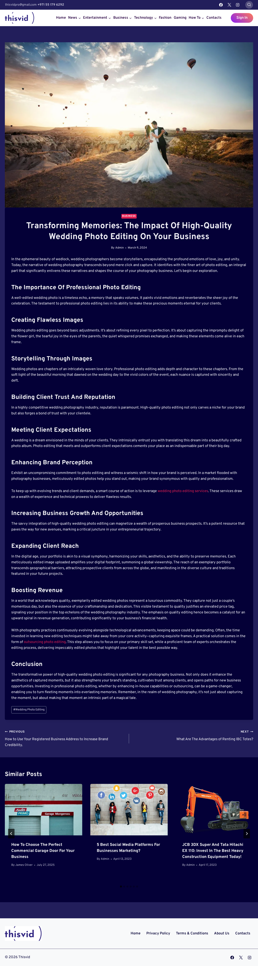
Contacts (214, 17)
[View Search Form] (249, 5)
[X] (229, 4)
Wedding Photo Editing (29, 710)
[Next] (246, 833)
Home (61, 17)
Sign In (242, 17)
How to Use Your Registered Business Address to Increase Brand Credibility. (56, 738)
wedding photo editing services (183, 491)
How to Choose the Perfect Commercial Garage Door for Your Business (43, 851)
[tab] (121, 887)
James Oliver (24, 865)
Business (129, 216)
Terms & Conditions (192, 933)
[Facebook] (221, 4)
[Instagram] (237, 4)
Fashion (165, 17)
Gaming (180, 17)
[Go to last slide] (11, 833)
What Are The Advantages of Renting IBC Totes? (214, 736)
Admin (119, 248)
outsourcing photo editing (45, 642)
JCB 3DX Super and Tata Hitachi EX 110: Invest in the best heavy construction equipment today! (212, 851)
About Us (221, 933)
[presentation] (43, 809)
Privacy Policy (158, 933)
